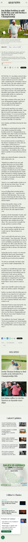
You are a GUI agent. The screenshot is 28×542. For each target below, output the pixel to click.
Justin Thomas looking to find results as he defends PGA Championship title (13, 373)
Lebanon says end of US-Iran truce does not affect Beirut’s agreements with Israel (10, 446)
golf (5, 345)
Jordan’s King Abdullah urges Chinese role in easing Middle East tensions (10, 439)
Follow (24, 67)
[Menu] (1, 2)
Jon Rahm (20, 342)
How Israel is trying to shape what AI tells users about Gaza (10, 503)
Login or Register (6, 531)
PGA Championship (10, 342)
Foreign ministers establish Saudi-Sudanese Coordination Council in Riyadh (9, 432)
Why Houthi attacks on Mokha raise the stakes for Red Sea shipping (9, 512)
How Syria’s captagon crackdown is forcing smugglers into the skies (8, 453)
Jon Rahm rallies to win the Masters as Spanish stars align (12, 400)
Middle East (4, 500)
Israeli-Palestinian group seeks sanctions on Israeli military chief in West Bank (9, 424)
